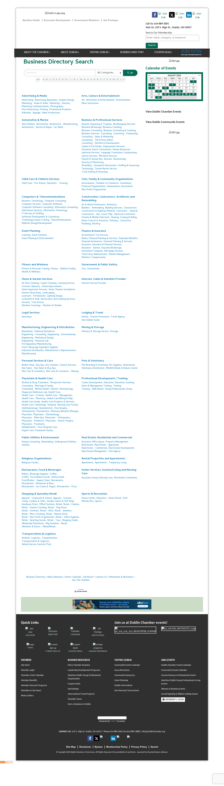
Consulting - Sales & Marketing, (98, 136)
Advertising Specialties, (46, 100)
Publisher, (26, 113)
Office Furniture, (47, 504)
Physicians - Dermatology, (46, 414)
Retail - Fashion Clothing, (34, 507)
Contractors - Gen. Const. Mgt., (97, 214)
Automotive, (42, 124)
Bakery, (25, 474)
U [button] (107, 79)
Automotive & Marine (35, 120)
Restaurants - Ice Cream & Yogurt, (39, 486)
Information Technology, (55, 210)
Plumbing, (86, 223)
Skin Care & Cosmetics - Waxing (62, 371)
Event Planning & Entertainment (37, 238)
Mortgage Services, (113, 251)
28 (186, 94)
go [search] (131, 73)
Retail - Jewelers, (63, 510)
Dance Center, (89, 498)
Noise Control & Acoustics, (95, 220)
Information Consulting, (66, 207)
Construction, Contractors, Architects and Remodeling (108, 199)
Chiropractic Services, (60, 382)
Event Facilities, (39, 235)
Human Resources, (122, 149)
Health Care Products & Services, (58, 402)
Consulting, (106, 133)
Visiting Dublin (99, 52)
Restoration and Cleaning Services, (58, 299)
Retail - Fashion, (71, 504)
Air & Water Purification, (94, 204)
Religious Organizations (36, 459)
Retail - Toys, (54, 520)
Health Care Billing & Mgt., (60, 398)
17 (158, 91)
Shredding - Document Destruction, (99, 165)
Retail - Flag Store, (57, 507)
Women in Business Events (173, 689)
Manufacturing (29, 353)
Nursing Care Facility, (68, 405)
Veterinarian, (129, 365)
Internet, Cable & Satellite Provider (104, 279)
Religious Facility (30, 462)
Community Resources (124, 675)
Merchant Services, (108, 156)
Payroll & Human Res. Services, (97, 159)
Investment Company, (92, 251)
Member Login (27, 670)
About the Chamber (36, 52)
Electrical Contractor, (125, 214)
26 (172, 94)
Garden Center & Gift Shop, (60, 501)
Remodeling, (47, 442)
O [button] (88, 79)
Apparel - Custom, (62, 498)
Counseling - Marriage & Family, (38, 386)
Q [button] (94, 79)
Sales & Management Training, (97, 386)
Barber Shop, (28, 365)
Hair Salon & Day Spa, (45, 368)
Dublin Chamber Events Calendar (176, 665)
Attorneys (27, 317)
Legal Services (31, 313)
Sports (98, 501)
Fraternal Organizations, (94, 186)
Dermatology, (66, 389)
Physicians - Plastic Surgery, (60, 421)
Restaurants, (57, 480)
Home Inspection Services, (35, 289)
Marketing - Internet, (60, 103)
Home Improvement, (52, 286)
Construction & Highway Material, (98, 211)
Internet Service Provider (94, 283)
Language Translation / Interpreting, (119, 152)
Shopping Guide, (70, 520)
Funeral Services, (68, 365)
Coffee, (53, 474)
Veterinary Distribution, (93, 368)
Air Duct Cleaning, (31, 283)
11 (165, 88)
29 (193, 94)
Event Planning (31, 231)
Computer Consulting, (55, 201)
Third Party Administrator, (95, 254)
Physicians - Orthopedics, (58, 417)
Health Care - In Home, (33, 395)
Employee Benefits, (128, 238)
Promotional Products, (60, 109)
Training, (117, 386)
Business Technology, (32, 201)
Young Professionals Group (118, 389)
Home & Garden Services (37, 279)
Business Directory (132, 52)
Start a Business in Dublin (79, 704)
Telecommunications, (61, 220)
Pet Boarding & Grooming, (95, 365)
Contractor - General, (127, 211)
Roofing (96, 223)
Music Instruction (90, 103)
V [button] (110, 79)
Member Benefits (29, 680)
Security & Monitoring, (93, 162)
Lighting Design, (55, 296)
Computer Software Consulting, (38, 207)
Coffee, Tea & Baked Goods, (36, 477)
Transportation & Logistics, (36, 541)
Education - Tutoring (57, 183)
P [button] (91, 79)
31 (158, 97)
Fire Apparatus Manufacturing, (37, 344)
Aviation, (26, 538)
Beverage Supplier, (39, 474)
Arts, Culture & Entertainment (101, 96)
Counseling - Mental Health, (36, 389)
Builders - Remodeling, (93, 208)
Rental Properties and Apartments (103, 459)
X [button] (117, 79)
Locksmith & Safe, (31, 299)
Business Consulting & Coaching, (119, 130)
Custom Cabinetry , (31, 286)
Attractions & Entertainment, (100, 100)
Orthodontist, (29, 411)
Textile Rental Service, (106, 168)
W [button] (114, 79)
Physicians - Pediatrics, (33, 421)
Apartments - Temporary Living (110, 462)
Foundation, (126, 183)
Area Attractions (122, 670)
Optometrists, (46, 408)
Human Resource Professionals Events (178, 675)
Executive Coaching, (124, 382)
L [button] (77, 79)
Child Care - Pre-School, (34, 183)
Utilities (26, 445)
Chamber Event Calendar (32, 675)
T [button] (104, 79)
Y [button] (120, 79)
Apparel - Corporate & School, (37, 498)
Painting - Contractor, (121, 220)
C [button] (50, 79)
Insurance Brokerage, (111, 248)
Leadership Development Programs (84, 670)
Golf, (125, 498)
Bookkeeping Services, (124, 124)
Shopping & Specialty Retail (39, 494)
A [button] (43, 79)
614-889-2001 (116, 731)
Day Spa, (40, 365)
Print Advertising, (30, 109)
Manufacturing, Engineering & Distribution (48, 327)
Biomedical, (27, 331)
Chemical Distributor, (44, 331)
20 (179, 91)
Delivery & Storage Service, (95, 331)
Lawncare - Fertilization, (34, 296)
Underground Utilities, (66, 442)
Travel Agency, (118, 317)
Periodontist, (43, 411)
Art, (83, 100)
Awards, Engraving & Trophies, (97, 124)
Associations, (88, 183)
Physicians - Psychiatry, (33, 424)
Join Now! (25, 665)
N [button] (84, 79)
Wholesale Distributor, (33, 523)
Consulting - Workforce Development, (101, 143)
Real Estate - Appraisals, (107, 445)
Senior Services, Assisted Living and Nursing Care (109, 472)
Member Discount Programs (34, 685)
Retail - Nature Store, (57, 514)
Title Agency (114, 451)
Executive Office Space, (93, 442)
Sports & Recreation (94, 494)
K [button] (74, 79)
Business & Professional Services (102, 120)
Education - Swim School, (109, 498)
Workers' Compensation (94, 257)
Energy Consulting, (31, 442)
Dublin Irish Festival (123, 685)
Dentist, (55, 389)
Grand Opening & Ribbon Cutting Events (179, 694)
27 (179, 94)
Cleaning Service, (66, 283)
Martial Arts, (88, 501)
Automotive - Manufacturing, (64, 124)
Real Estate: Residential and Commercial (107, 438)
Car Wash (58, 127)
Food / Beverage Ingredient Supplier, (40, 347)
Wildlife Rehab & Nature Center (122, 368)
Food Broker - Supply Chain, (36, 480)
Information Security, (32, 210)
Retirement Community (125, 477)
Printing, (44, 109)
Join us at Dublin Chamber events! (140, 623)
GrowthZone (131, 752)
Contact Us (101, 577)
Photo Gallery (27, 695)
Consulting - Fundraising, (125, 133)
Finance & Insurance (94, 231)
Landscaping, (48, 293)
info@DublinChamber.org (153, 731)
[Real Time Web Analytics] (6, 762)
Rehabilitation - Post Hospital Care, (40, 427)
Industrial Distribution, (33, 350)
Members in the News (31, 690)
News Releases (55, 577)
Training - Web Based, (93, 389)
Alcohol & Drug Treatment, (35, 382)
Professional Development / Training (105, 379)
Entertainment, (123, 100)
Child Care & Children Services (41, 179)
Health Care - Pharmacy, (34, 398)
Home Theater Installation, (62, 289)
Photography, (57, 106)
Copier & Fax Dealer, (92, 146)
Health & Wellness (31, 272)
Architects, (112, 204)
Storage (114, 331)
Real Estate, (88, 445)
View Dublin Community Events (165, 122)
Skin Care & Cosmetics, (33, 371)
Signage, (36, 113)
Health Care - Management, (59, 395)
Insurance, (86, 244)
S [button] (101, 79)
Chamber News (75, 699)
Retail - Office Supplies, (68, 517)
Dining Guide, (58, 477)
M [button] (81, 79)
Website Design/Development (37, 223)
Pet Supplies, (115, 365)
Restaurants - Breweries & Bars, (38, 483)
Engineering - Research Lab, (35, 341)
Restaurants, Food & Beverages (41, 470)
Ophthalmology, (30, 408)
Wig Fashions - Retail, (56, 523)
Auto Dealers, (28, 124)
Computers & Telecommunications (43, 197)
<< (149, 75)
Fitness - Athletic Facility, (63, 268)
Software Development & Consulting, (41, 217)
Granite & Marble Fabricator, (96, 217)
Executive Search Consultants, (97, 149)
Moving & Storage (93, 327)
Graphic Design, (66, 100)
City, (84, 268)
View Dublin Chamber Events (163, 111)
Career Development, (92, 382)
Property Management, (117, 442)
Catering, (26, 235)
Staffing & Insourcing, (129, 165)
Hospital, (51, 405)
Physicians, (27, 414)
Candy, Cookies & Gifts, (34, 501)
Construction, (130, 208)
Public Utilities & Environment (40, 438)
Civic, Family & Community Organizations (107, 179)
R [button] (97, 79)
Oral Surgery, (61, 408)
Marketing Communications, (35, 106)
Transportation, (50, 538)
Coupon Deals (163, 52)
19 (172, 91)
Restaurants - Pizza (67, 486)
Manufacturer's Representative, (60, 350)
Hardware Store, (30, 504)
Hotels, (85, 317)
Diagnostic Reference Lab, (35, 392)
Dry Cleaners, (52, 365)
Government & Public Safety (99, 265)
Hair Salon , (27, 368)
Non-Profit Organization (94, 189)
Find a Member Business (79, 665)
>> (199, 75)
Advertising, (28, 100)
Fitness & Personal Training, (36, 268)
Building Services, (114, 208)
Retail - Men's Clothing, (33, 514)
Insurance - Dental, (91, 248)
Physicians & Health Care (37, 379)
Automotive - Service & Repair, (37, 127)
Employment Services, (114, 146)
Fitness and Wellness (35, 265)
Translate (120, 721)
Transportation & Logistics (39, 534)
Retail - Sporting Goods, (34, 520)
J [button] (71, 79)
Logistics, (36, 538)
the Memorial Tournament (126, 690)
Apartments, (88, 462)
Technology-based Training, (36, 220)
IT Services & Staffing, (33, 213)
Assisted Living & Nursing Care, (97, 477)
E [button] (56, 79)
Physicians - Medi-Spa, (33, 417)
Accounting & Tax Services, (95, 235)
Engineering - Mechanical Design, (38, 338)
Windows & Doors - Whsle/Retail (38, 526)
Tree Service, (37, 302)
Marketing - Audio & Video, (35, 103)
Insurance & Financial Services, (107, 244)
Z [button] (123, 79)
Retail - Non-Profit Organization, (38, 517)
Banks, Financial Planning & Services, (100, 238)
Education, (109, 382)
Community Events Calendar (127, 665)
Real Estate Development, (122, 448)
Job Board (88, 577)
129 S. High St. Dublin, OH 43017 (87, 731)
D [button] (53, 79)
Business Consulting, (92, 130)
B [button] (47, 79)
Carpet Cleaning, (49, 283)
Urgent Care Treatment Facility (37, 430)
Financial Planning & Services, (118, 241)
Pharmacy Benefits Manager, (65, 411)
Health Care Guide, (31, 402)
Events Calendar (73, 577)
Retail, (59, 504)
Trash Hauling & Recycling (95, 172)
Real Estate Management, (94, 451)
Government (93, 268)
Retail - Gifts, (47, 510)
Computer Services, (31, 204)
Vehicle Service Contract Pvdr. (37, 544)
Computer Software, (52, 204)
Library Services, (90, 156)
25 (165, 94)
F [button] (59, 79)
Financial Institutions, (92, 241)
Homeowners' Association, (120, 186)
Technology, (88, 168)
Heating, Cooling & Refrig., (124, 217)
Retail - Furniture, (30, 510)
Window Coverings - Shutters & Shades (42, 305)
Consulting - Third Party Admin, (97, 140)
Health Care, (55, 392)
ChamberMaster (153, 752)
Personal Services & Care (37, 361)
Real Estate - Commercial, (95, 448)
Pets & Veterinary (93, 361)
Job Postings (73, 689)
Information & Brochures (121, 577)
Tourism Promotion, (100, 317)
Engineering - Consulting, (34, 334)
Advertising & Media (34, 96)
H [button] (66, 79)
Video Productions (51, 113)
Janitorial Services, (91, 152)
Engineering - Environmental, (62, 334)
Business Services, (91, 133)
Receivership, (119, 159)
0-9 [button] (38, 79)
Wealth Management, (119, 254)
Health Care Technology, (34, 405)
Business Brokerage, (92, 127)
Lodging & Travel (92, 313)
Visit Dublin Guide (91, 320)
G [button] (62, 79)
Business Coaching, (112, 127)
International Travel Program (81, 694)
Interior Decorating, (31, 293)
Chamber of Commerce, (107, 183)
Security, (26, 302)
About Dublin (69, 52)
